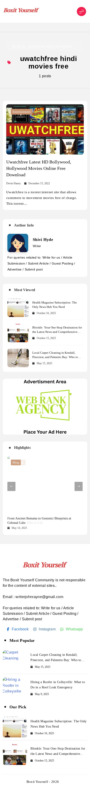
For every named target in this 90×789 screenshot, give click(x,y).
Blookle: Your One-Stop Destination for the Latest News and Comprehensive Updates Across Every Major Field (57, 332)
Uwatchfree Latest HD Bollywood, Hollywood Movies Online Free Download (38, 168)
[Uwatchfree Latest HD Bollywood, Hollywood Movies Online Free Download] (45, 129)
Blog (16, 462)
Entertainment (21, 111)
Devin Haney (13, 183)
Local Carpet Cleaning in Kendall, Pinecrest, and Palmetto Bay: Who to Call (55, 357)
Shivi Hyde (43, 239)
